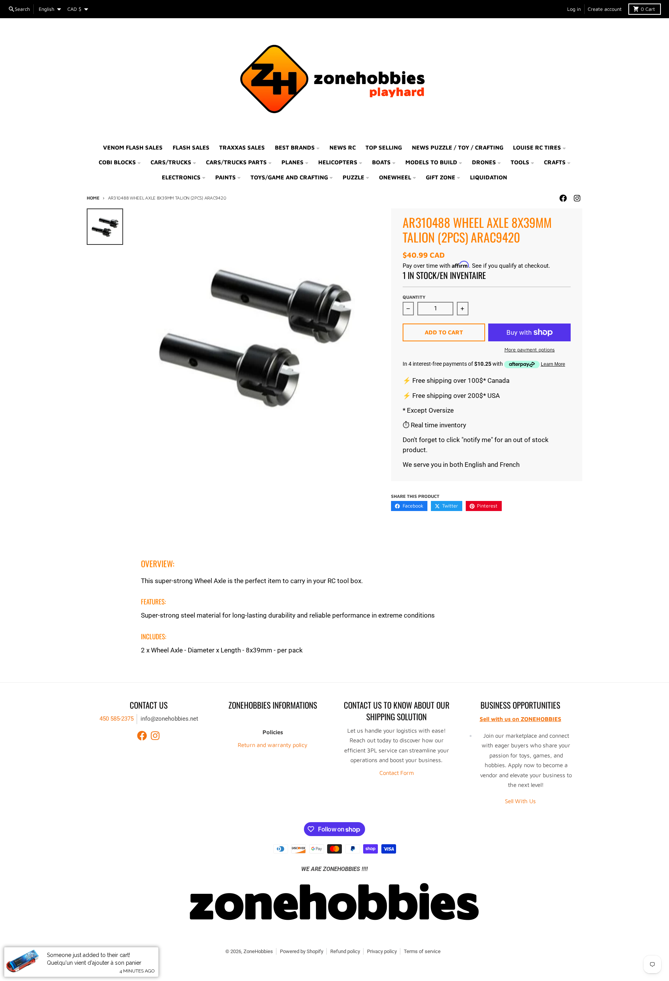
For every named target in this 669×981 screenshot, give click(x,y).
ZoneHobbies (258, 951)
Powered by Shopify (301, 951)
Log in (574, 9)
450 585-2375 (116, 718)
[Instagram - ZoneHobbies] (576, 198)
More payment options (529, 350)
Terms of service (422, 951)
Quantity (414, 296)
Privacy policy (382, 951)
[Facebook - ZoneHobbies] (563, 198)
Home (93, 197)
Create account (605, 9)
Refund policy (345, 951)
